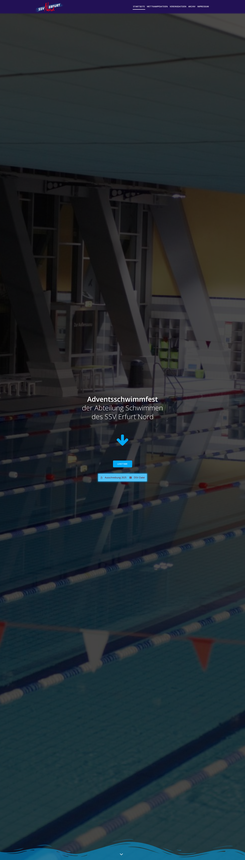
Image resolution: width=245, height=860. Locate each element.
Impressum (203, 6)
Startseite (139, 6)
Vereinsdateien (178, 6)
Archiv (191, 6)
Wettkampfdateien (157, 6)
